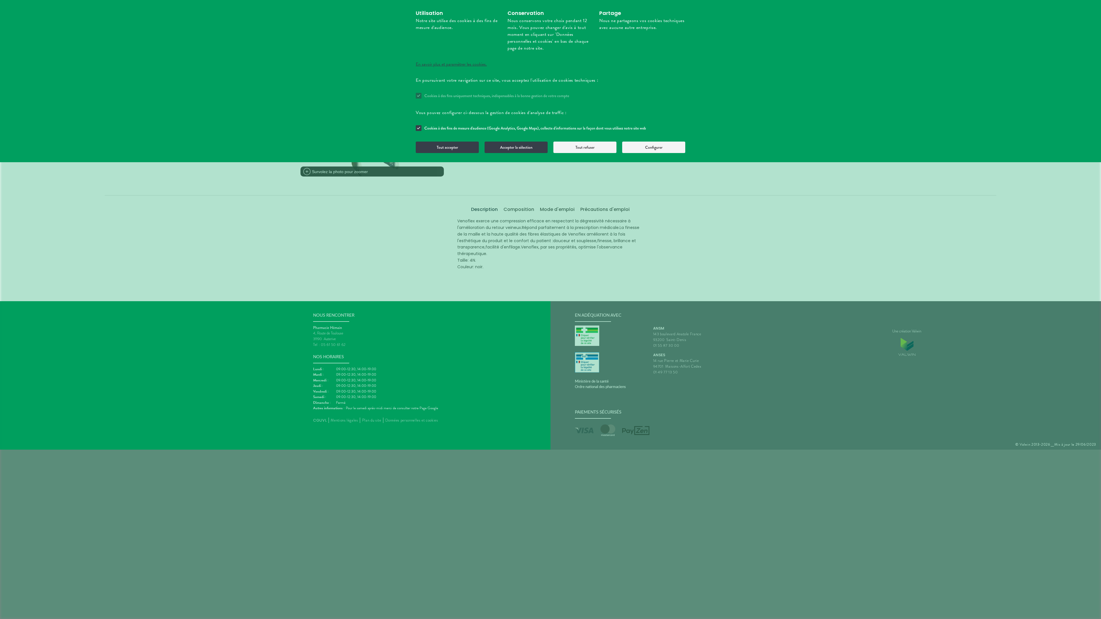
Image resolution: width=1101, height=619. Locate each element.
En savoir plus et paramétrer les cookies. (451, 64)
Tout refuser (585, 147)
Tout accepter (447, 147)
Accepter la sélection (516, 147)
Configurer (654, 147)
